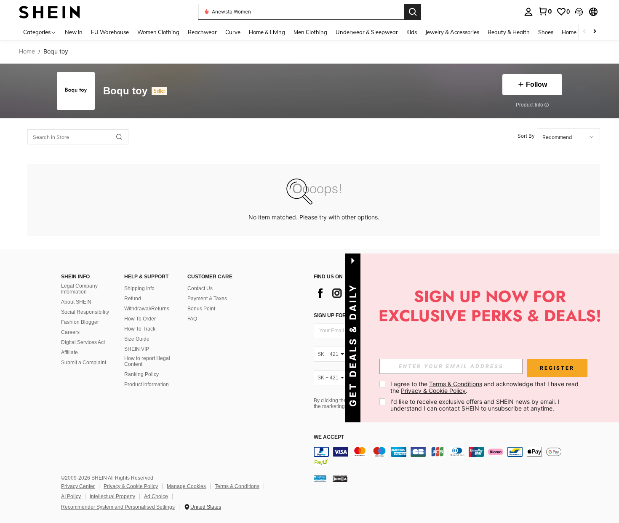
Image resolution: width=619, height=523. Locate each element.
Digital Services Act (83, 342)
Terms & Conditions (237, 486)
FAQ (192, 319)
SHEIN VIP (136, 349)
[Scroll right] (595, 32)
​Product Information (146, 384)
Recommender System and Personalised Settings (118, 507)
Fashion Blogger (80, 322)
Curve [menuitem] (232, 32)
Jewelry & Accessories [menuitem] (452, 32)
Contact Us (200, 288)
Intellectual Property (112, 496)
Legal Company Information (79, 289)
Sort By (526, 136)
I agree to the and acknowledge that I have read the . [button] (485, 387)
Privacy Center (78, 486)
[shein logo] (49, 11)
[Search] (412, 12)
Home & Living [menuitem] (267, 32)
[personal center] (528, 12)
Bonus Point (201, 309)
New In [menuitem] (74, 32)
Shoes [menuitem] (545, 32)
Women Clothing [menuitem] (158, 32)
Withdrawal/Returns (146, 309)
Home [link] (27, 51)
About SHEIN (76, 302)
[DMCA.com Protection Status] (340, 478)
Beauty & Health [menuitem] (509, 32)
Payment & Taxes (207, 299)
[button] (579, 12)
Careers (70, 332)
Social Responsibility (85, 312)
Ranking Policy (141, 374)
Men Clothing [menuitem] (310, 32)
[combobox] (568, 136)
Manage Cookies (186, 486)
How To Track (139, 329)
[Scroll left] (584, 32)
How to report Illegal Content (147, 361)
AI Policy (71, 496)
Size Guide (136, 339)
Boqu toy (125, 91)
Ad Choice (156, 496)
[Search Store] (119, 137)
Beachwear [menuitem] (202, 32)
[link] (545, 11)
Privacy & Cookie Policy (131, 486)
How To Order (140, 319)
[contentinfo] (440, 457)
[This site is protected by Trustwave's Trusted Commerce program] (320, 478)
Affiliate (69, 352)
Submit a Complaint (83, 363)
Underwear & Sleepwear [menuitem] (367, 32)
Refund (132, 299)
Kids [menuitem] (411, 32)
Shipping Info (139, 288)
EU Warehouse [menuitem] (110, 32)
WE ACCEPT (329, 437)
